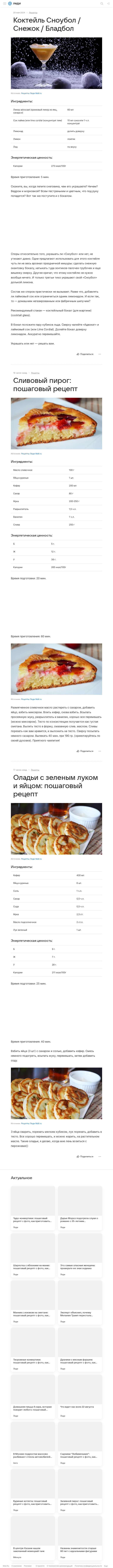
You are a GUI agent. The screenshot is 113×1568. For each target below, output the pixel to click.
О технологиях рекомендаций (59, 1566)
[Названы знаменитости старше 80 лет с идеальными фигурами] (80, 1538)
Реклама (27, 1566)
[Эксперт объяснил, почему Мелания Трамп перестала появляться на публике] (80, 1302)
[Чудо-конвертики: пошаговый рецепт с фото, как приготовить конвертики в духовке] (33, 1208)
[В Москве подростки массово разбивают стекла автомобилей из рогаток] (33, 1444)
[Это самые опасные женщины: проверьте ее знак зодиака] (80, 1255)
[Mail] (10, 3)
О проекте (40, 1566)
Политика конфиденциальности (88, 1566)
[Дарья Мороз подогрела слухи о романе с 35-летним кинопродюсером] (80, 1208)
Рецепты (33, 12)
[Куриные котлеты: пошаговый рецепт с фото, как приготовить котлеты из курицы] (33, 1491)
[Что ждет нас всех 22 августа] (80, 1397)
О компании (16, 1566)
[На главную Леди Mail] (16, 3)
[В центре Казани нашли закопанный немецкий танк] (33, 1538)
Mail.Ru (6, 1566)
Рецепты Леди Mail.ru (31, 93)
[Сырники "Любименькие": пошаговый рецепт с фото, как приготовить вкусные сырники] (80, 1444)
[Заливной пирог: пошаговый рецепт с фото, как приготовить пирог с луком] (80, 1491)
